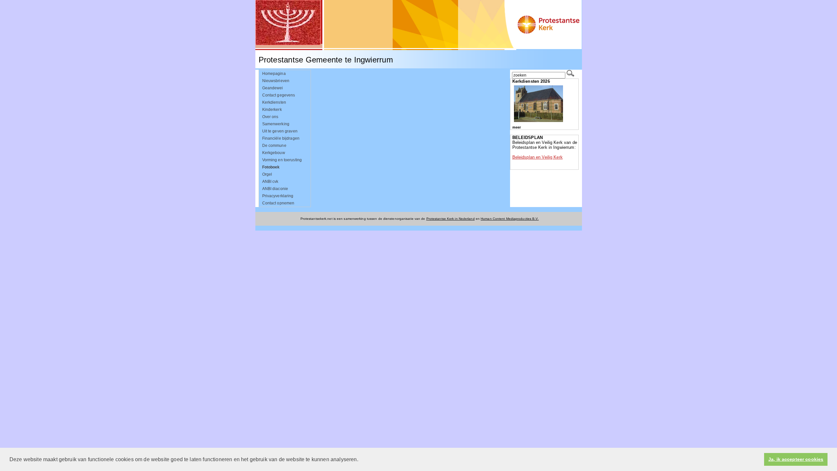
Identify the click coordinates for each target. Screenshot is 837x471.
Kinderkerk (272, 109)
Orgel (267, 174)
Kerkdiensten (274, 102)
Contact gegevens (278, 95)
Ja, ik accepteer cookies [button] (795, 459)
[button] (361, 460)
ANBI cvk (270, 181)
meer (516, 127)
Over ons (270, 116)
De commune (274, 145)
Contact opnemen (278, 203)
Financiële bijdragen (280, 138)
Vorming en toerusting (282, 160)
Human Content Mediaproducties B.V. (510, 218)
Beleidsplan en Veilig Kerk (537, 157)
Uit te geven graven (280, 131)
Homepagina (274, 73)
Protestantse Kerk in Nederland (450, 218)
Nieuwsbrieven (276, 80)
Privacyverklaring (278, 196)
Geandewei (272, 88)
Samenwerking (276, 124)
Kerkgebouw (273, 152)
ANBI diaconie (275, 188)
